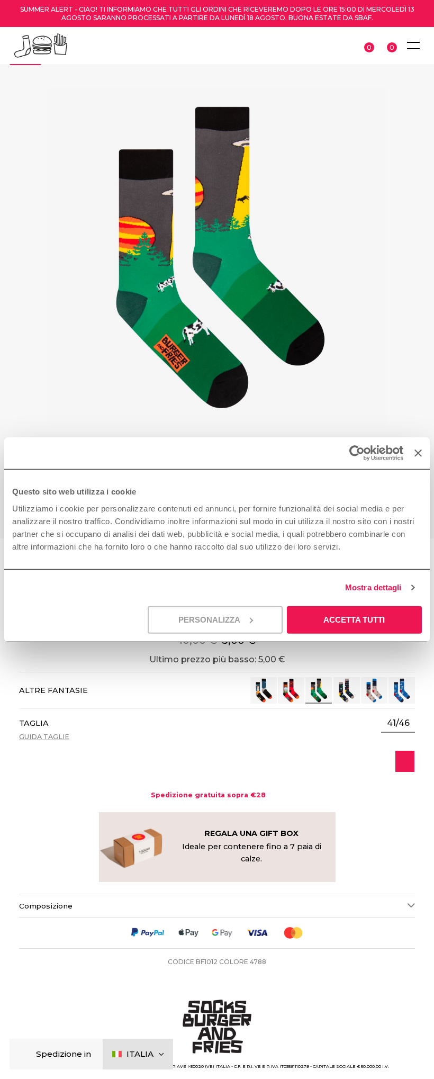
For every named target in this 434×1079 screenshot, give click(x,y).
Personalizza (209, 619)
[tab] (217, 905)
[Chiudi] (26, 1054)
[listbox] (398, 723)
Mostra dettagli (373, 587)
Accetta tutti (354, 619)
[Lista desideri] (404, 761)
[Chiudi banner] (418, 453)
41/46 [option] (398, 723)
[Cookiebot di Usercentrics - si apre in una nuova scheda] (357, 453)
